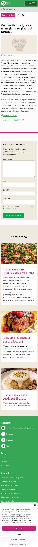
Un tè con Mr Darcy (8, 501)
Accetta (19, 528)
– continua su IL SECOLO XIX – (13, 120)
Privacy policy (23, 544)
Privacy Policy (31, 206)
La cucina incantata (8, 489)
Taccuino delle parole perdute (12, 493)
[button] (35, 505)
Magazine (5, 466)
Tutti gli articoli (8, 15)
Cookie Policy (14, 544)
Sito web (6, 199)
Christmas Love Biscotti (10, 497)
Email (6, 190)
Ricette (21, 15)
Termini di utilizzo (8, 208)
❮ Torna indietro (8, 9)
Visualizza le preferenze (19, 540)
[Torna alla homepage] (6, 3)
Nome (6, 181)
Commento (8, 159)
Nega (19, 534)
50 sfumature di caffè (9, 485)
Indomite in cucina (8, 482)
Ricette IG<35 (6, 458)
